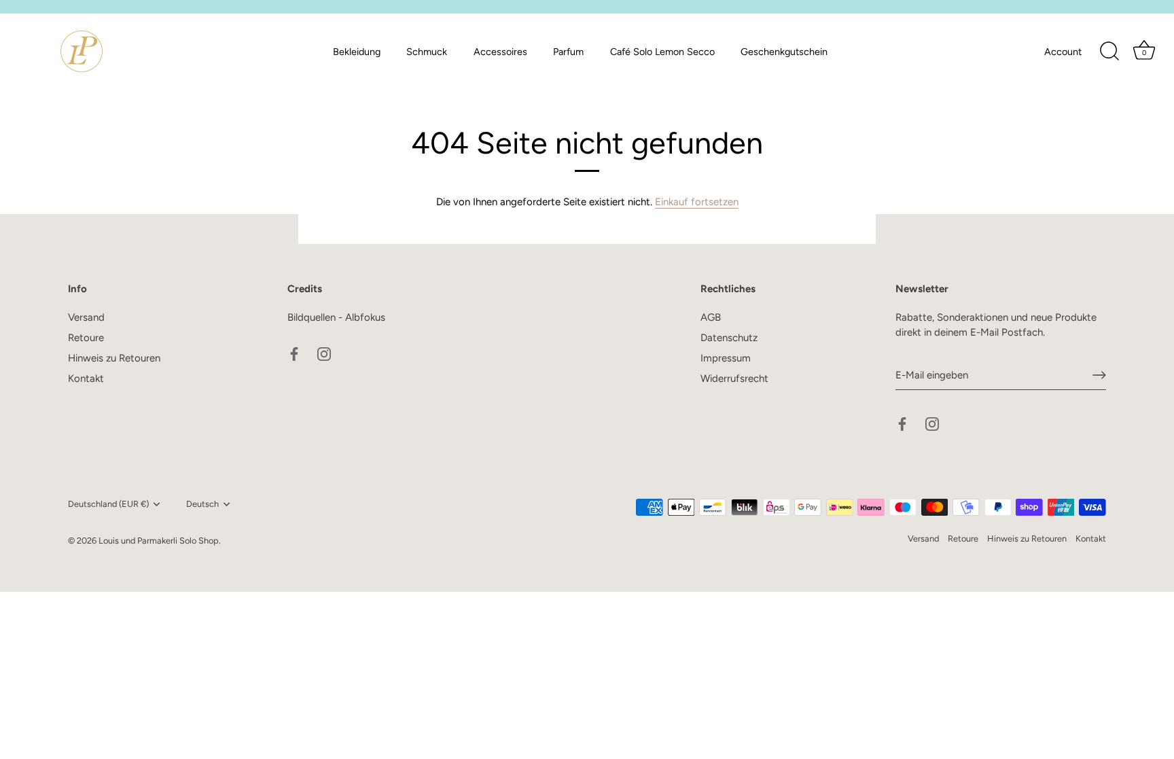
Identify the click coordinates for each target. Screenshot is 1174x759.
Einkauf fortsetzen (697, 202)
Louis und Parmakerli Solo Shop (159, 540)
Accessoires (500, 52)
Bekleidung (356, 52)
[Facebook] (294, 353)
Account (1063, 52)
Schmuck (426, 52)
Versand (86, 317)
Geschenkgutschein (784, 52)
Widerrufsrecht (734, 378)
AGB (710, 317)
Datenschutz (729, 338)
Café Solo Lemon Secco (662, 52)
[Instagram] (324, 353)
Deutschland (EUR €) (108, 504)
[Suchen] (1109, 52)
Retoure (86, 338)
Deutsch (202, 504)
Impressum (725, 358)
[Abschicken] (1099, 375)
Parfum (568, 52)
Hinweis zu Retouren (114, 358)
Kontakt (86, 378)
